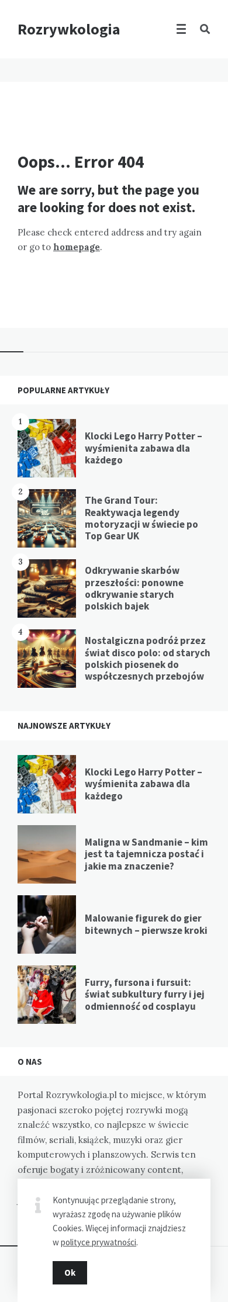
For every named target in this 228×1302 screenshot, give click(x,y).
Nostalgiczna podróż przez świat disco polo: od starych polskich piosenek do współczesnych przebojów (147, 658)
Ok (69, 1272)
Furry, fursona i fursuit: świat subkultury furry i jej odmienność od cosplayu (145, 994)
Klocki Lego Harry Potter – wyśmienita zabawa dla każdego (143, 448)
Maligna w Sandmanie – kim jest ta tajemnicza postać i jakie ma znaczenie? (146, 854)
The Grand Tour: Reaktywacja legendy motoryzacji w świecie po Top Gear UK (141, 518)
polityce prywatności (98, 1242)
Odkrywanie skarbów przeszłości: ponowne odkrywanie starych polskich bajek (134, 588)
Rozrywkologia (69, 29)
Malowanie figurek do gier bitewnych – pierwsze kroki (146, 924)
